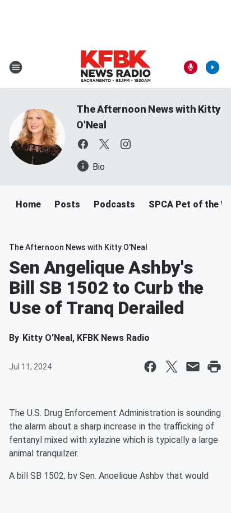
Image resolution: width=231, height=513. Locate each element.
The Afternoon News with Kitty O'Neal (78, 247)
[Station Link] (115, 67)
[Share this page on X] (171, 367)
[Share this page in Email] (193, 367)
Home (28, 204)
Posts (67, 204)
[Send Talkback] (190, 67)
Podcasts (114, 204)
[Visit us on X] (104, 144)
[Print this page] (214, 367)
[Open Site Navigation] (15, 67)
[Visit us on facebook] (83, 144)
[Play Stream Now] (212, 67)
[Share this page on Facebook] (150, 367)
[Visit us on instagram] (125, 144)
